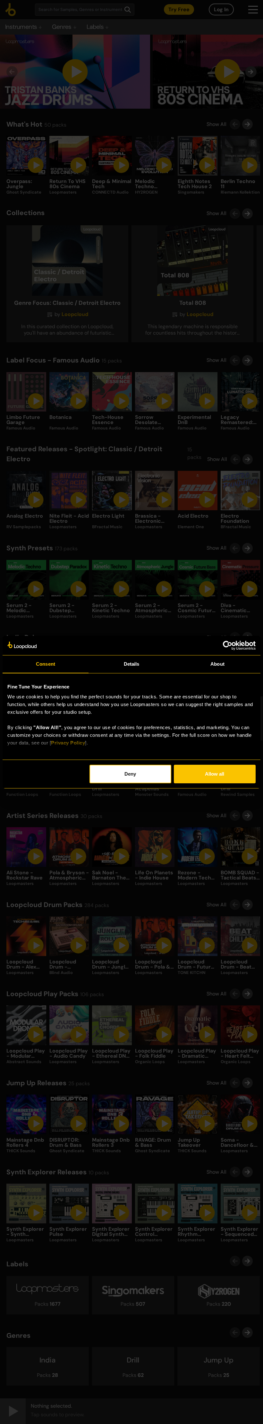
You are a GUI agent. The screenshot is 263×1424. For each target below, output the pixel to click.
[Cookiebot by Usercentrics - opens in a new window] (227, 645)
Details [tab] (132, 664)
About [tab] (217, 664)
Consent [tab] (45, 664)
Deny (130, 774)
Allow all (214, 774)
